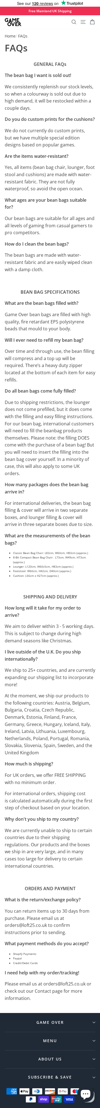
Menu (50, 1040)
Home (10, 36)
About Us (50, 1059)
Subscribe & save (50, 1077)
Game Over (50, 1022)
